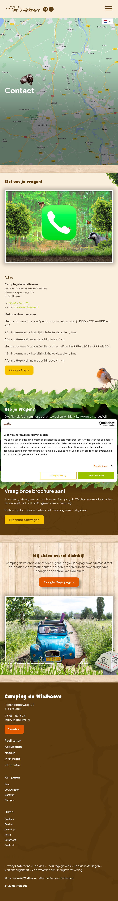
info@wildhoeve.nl (26, 307)
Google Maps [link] (19, 370)
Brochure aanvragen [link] (24, 520)
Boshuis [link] (9, 819)
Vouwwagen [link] (12, 789)
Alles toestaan (96, 475)
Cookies (38, 866)
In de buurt (12, 759)
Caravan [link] (9, 794)
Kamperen (12, 777)
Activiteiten (13, 746)
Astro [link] (8, 834)
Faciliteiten (13, 740)
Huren (9, 812)
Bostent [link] (9, 845)
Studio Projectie (17, 885)
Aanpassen (57, 475)
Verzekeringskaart (17, 870)
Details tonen (101, 466)
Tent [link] (7, 784)
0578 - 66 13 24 (19, 303)
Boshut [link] (9, 824)
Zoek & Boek (14, 729)
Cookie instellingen (86, 866)
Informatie (12, 765)
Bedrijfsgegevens (59, 866)
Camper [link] (9, 800)
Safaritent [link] (10, 839)
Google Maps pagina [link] (59, 582)
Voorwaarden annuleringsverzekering (57, 870)
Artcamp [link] (10, 829)
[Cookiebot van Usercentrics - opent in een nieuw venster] (101, 423)
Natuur (10, 753)
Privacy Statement (17, 866)
